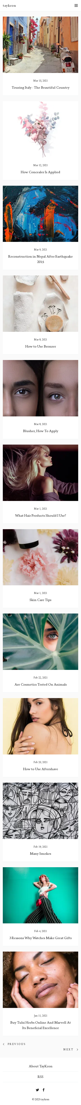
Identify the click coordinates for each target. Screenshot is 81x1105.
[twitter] (37, 1089)
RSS (40, 1077)
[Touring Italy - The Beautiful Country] (40, 45)
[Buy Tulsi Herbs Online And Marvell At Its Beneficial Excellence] (40, 980)
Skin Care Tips (40, 600)
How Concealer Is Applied (40, 172)
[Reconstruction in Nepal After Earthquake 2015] (40, 214)
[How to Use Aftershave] (40, 726)
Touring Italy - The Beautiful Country (41, 87)
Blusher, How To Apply (40, 431)
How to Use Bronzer (40, 346)
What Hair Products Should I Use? (40, 515)
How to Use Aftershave (40, 769)
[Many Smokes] (40, 811)
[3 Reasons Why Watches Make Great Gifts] (40, 895)
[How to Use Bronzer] (40, 303)
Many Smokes (40, 854)
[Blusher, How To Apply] (40, 388)
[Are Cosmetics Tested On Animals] (40, 642)
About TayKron (40, 1066)
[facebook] (43, 1089)
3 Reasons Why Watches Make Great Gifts (40, 938)
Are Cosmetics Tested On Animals (40, 684)
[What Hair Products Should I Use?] (40, 473)
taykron (9, 5)
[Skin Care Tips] (40, 557)
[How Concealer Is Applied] (40, 129)
